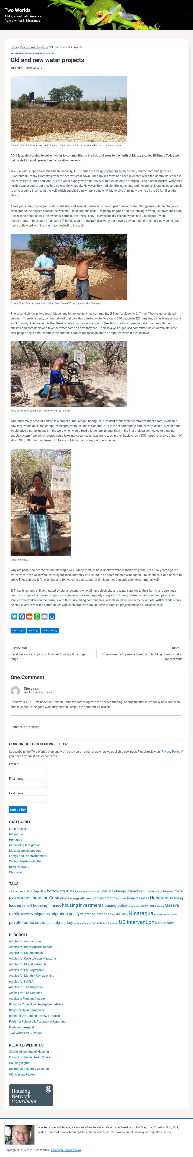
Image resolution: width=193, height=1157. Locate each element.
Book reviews (18, 867)
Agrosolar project (111, 171)
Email (14, 764)
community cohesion (158, 891)
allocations (16, 891)
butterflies (88, 892)
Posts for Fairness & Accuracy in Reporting (37, 1021)
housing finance (47, 905)
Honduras (15, 839)
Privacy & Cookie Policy (66, 1150)
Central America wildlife (25, 861)
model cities (120, 914)
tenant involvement (99, 923)
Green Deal (121, 898)
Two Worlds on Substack (25, 1033)
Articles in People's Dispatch (27, 998)
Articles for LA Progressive (26, 970)
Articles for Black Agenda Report (30, 947)
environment (105, 898)
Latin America (18, 829)
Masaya (33, 630)
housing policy (115, 905)
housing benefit (20, 905)
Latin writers (147, 905)
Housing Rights (19, 1063)
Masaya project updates (39, 53)
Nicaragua (17, 53)
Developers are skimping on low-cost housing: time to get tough (48, 654)
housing (176, 898)
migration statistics (95, 914)
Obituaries (16, 872)
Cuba (54, 898)
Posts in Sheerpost (21, 1027)
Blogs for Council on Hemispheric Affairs (36, 1004)
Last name (16, 793)
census (97, 891)
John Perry (16, 67)
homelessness (138, 898)
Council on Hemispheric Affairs (29, 1057)
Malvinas (159, 906)
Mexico (27, 914)
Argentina (39, 891)
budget (78, 891)
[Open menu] (185, 15)
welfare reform (165, 923)
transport (114, 923)
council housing (32, 898)
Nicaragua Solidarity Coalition (29, 1069)
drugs (64, 898)
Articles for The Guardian (25, 993)
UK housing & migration (25, 845)
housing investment (81, 905)
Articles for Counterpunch (26, 953)
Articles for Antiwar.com (25, 941)
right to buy (64, 923)
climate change (113, 891)
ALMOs (28, 891)
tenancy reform (81, 923)
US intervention (136, 922)
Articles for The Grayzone (26, 987)
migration (42, 914)
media (14, 913)
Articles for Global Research (27, 964)
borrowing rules (60, 891)
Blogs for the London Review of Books (34, 1016)
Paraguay (158, 914)
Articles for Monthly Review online (31, 975)
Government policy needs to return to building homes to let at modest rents (142, 654)
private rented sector (28, 922)
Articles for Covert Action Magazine (32, 958)
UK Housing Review (22, 1074)
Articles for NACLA (21, 981)
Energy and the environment (27, 856)
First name (16, 778)
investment (134, 906)
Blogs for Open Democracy (27, 1010)
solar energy (50, 630)
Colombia (134, 891)
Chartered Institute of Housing (29, 1051)
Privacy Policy (171, 751)
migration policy (65, 913)
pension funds (170, 914)
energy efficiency (82, 898)
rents (51, 923)
